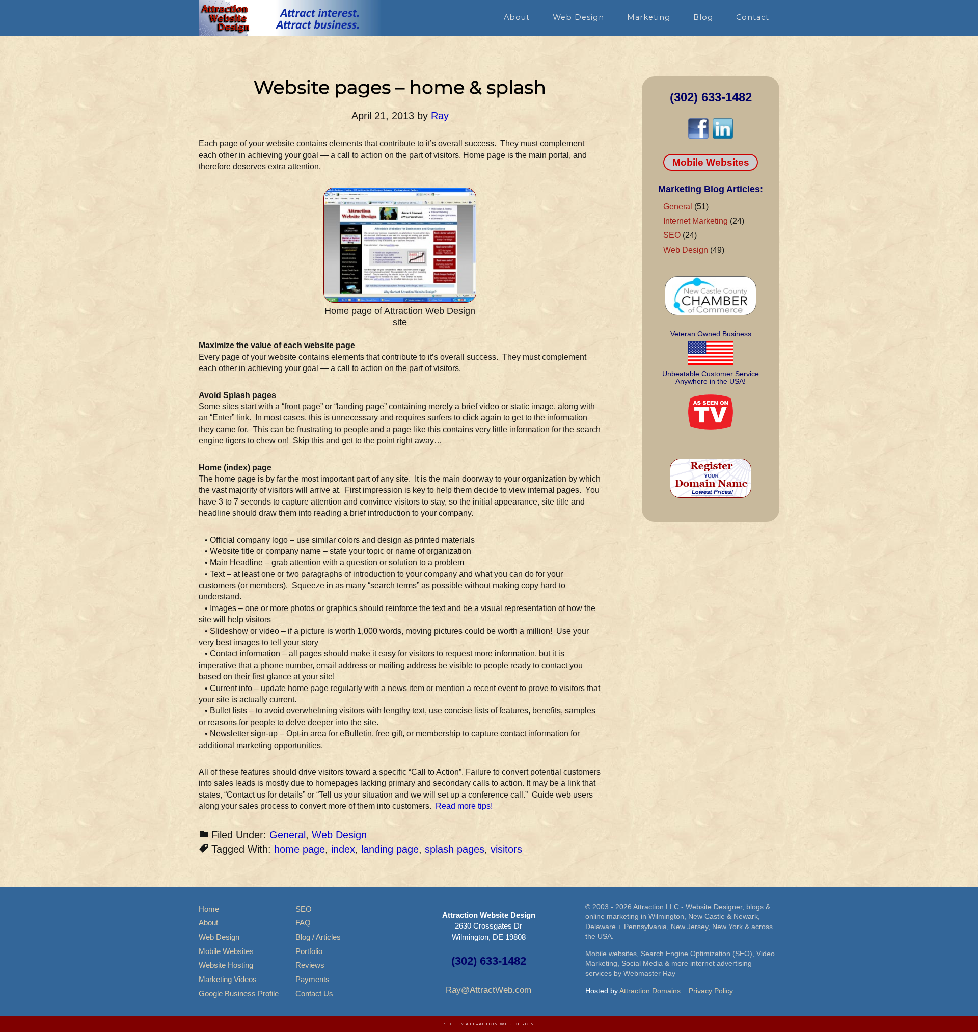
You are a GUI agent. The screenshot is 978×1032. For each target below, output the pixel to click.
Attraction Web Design (500, 1023)
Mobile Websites (710, 162)
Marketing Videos (228, 979)
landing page (390, 849)
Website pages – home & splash (400, 87)
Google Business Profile (239, 993)
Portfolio (308, 951)
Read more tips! (464, 806)
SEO (672, 235)
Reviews (309, 965)
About (208, 922)
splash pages (454, 849)
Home (209, 909)
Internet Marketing (695, 221)
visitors (506, 849)
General (287, 834)
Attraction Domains (650, 991)
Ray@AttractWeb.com (488, 990)
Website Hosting (226, 965)
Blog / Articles (318, 937)
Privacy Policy (711, 991)
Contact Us (314, 993)
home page (299, 849)
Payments (312, 979)
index (343, 849)
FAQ (303, 922)
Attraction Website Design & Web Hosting (290, 18)
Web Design (339, 834)
